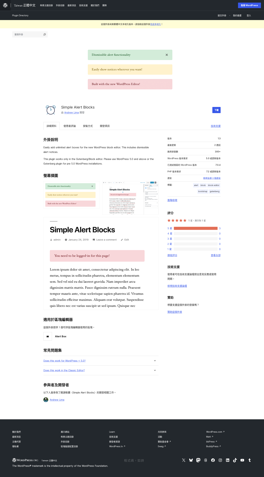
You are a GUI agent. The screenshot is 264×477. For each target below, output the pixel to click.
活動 (160, 436)
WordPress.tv (117, 446)
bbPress (211, 441)
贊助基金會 (164, 441)
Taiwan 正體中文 (49, 460)
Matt (209, 436)
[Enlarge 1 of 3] (95, 185)
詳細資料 (51, 125)
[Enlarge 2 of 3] (154, 185)
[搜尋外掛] (45, 34)
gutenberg (214, 191)
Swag (162, 446)
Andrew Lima (71, 112)
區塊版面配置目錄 (69, 446)
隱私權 (15, 446)
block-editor (213, 185)
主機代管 (16, 441)
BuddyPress (213, 446)
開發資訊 (105, 125)
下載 (216, 110)
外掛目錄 (65, 441)
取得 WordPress (249, 5)
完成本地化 (155, 24)
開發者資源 (114, 441)
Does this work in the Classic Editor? (64, 370)
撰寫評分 (172, 255)
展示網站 (65, 431)
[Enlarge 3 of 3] (154, 221)
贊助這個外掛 (174, 311)
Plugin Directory (20, 15)
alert (196, 185)
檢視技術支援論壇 (177, 285)
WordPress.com (215, 431)
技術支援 (216, 125)
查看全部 (216, 255)
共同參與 (162, 431)
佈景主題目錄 (67, 436)
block (203, 185)
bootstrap (202, 191)
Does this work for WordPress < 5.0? (64, 360)
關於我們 (16, 431)
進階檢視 (172, 200)
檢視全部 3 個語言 (212, 178)
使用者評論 (70, 125)
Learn (112, 431)
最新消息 (16, 436)
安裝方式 (88, 125)
